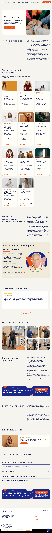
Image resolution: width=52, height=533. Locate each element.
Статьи (32, 2)
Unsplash (5, 527)
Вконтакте (44, 513)
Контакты (37, 2)
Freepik (8, 527)
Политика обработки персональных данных (26, 525)
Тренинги (14, 2)
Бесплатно (27, 2)
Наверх (48, 525)
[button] (46, 2)
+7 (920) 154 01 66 (5, 517)
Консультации (21, 2)
